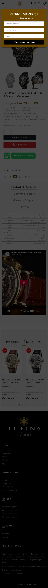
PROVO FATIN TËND (25, 42)
